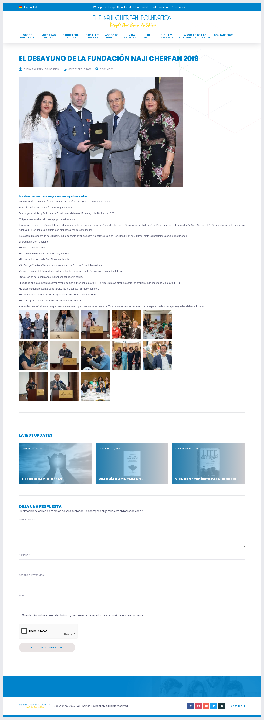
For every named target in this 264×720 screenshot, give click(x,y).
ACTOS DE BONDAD (111, 36)
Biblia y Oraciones (166, 36)
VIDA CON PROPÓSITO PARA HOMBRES (205, 479)
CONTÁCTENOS (224, 35)
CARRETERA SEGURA (71, 36)
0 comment (106, 69)
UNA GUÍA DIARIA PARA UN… (121, 479)
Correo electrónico (32, 575)
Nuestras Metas (48, 36)
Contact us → (180, 7)
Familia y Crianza (92, 36)
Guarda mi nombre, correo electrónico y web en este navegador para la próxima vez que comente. (83, 615)
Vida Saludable (132, 36)
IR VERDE (148, 36)
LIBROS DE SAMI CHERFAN (42, 479)
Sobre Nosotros (27, 36)
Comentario (27, 519)
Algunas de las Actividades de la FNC (195, 36)
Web (21, 595)
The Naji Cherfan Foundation (41, 69)
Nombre (24, 555)
